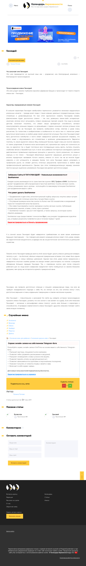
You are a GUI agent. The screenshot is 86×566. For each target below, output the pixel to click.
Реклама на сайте (12, 500)
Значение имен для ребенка (20, 338)
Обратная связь (11, 506)
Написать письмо (14, 516)
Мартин (12, 331)
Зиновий (55, 414)
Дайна (11, 333)
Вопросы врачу (11, 494)
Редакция (9, 497)
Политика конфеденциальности (70, 558)
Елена (11, 326)
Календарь (48, 494)
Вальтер (12, 323)
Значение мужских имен (16, 60)
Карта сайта (10, 531)
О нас (8, 503)
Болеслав (18, 414)
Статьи (47, 497)
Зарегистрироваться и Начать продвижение (28, 222)
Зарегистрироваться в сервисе (22, 374)
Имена (47, 500)
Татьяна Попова (15, 64)
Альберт (12, 328)
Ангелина (12, 320)
